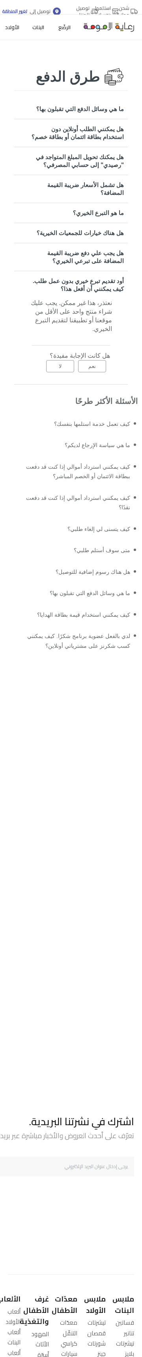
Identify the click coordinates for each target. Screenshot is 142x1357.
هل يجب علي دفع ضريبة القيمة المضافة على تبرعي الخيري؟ (85, 257)
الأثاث (42, 1344)
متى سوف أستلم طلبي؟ (98, 560)
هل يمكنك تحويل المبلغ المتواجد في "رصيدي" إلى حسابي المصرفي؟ (80, 160)
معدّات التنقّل (68, 1328)
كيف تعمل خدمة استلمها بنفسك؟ (87, 424)
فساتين (125, 1322)
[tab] (71, 109)
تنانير (129, 1333)
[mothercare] (105, 27)
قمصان (96, 1333)
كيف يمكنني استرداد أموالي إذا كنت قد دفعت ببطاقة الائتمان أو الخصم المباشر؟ (77, 475)
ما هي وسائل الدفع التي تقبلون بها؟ (80, 108)
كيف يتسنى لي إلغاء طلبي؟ (94, 537)
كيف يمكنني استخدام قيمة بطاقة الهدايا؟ (78, 629)
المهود (40, 1334)
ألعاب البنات (14, 1337)
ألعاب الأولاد (13, 1316)
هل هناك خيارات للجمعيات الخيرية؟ (80, 232)
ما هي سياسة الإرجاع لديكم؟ (93, 447)
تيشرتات (125, 1343)
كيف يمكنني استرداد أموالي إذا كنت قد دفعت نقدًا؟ (80, 509)
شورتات (97, 1343)
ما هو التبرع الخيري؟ (98, 212)
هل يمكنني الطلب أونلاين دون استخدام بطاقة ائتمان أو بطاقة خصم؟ (78, 133)
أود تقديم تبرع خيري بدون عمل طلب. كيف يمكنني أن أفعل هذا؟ (78, 284)
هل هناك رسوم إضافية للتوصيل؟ (88, 583)
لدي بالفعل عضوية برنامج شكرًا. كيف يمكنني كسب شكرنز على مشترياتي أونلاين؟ (73, 657)
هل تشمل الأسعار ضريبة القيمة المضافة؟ (85, 188)
